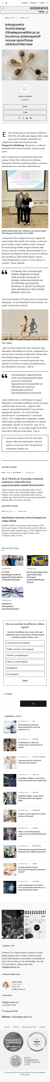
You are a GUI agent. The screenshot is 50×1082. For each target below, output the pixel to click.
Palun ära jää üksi (39, 757)
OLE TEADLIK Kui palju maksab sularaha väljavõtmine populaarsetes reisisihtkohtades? (23, 482)
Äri (34, 721)
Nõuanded (36, 810)
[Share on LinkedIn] (27, 118)
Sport (12, 18)
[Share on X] (23, 118)
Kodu (7, 18)
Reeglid (16, 1027)
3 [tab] (9, 1050)
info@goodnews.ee (10, 1002)
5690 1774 (16, 986)
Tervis (35, 864)
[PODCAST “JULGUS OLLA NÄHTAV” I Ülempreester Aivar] (35, 924)
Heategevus (37, 846)
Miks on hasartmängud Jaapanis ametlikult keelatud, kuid (32, 833)
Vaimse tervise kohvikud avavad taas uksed (29, 761)
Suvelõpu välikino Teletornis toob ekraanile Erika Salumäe (32, 779)
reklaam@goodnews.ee (21, 1016)
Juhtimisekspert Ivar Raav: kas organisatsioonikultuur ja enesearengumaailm (31, 887)
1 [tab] (4, 1050)
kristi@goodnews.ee (18, 989)
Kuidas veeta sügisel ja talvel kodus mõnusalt (32, 815)
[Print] (30, 118)
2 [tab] (7, 1050)
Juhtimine (36, 881)
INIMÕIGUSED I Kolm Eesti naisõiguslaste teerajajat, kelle (31, 798)
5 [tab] (14, 1050)
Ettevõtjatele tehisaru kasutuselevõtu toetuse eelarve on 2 (29, 727)
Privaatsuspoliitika (10, 1011)
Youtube (41, 3)
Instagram (33, 3)
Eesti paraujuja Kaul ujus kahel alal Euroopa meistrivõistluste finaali (37, 577)
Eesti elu (10, 511)
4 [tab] (11, 1050)
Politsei (35, 739)
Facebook (24, 3)
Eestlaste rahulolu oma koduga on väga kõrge (24, 519)
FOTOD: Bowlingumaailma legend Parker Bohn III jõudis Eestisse (12, 576)
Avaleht (7, 1027)
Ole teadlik (17, 472)
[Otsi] (33, 704)
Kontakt (42, 1027)
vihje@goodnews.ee (11, 967)
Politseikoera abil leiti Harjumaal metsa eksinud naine (30, 744)
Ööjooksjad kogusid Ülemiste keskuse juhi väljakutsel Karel (32, 850)
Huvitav (9, 472)
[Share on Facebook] (19, 118)
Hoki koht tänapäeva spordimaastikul (10, 606)
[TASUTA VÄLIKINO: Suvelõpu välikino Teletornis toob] (13, 924)
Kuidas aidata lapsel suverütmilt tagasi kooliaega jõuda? (31, 869)
